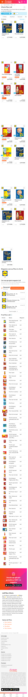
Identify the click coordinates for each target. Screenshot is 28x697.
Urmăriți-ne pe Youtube (6, 658)
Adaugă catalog (4, 647)
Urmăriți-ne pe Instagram (6, 657)
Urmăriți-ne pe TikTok (5, 660)
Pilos (12, 4)
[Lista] (22, 2)
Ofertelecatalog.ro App (6, 644)
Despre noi (3, 646)
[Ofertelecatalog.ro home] (8, 1)
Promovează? (4, 639)
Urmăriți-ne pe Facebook (6, 655)
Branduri (3, 643)
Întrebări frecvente (5, 638)
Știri (2, 649)
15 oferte (3, 19)
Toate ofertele (6, 4)
